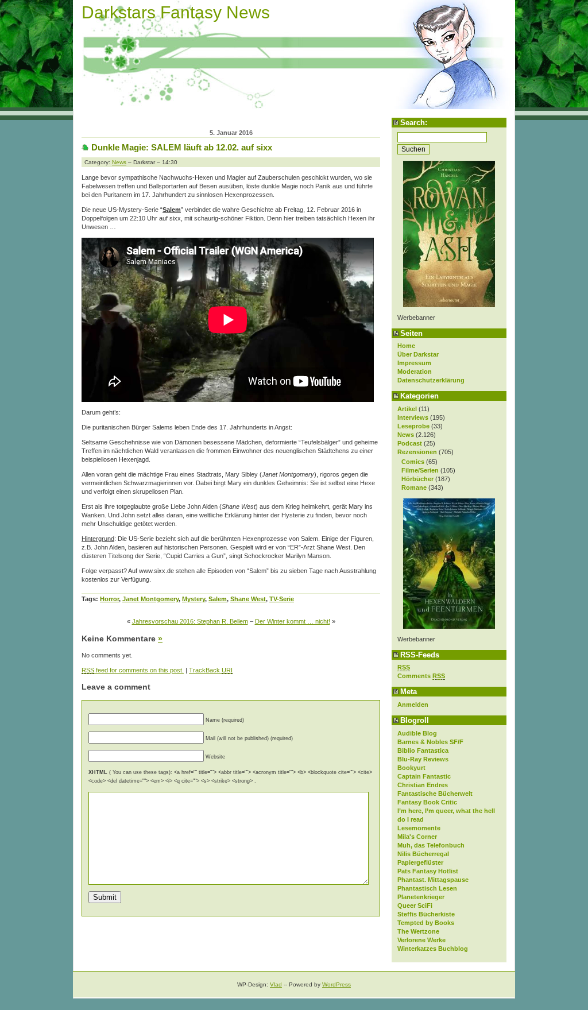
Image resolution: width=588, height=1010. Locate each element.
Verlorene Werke (421, 940)
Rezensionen (417, 451)
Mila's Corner (417, 836)
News (405, 434)
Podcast (409, 443)
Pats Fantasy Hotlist (427, 871)
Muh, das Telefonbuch (431, 845)
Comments (421, 675)
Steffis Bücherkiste (426, 914)
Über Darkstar (418, 354)
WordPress (336, 984)
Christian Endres (422, 784)
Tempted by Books (425, 922)
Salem (217, 598)
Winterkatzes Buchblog (432, 948)
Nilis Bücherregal (423, 853)
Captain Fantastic (424, 776)
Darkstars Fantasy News (176, 12)
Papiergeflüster (420, 862)
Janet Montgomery (150, 598)
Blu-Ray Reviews (422, 759)
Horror (109, 598)
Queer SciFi (414, 905)
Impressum (414, 362)
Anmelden (412, 704)
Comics (412, 461)
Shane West (248, 598)
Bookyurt (411, 767)
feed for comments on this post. (133, 670)
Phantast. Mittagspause (433, 879)
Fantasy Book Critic (427, 802)
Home (406, 345)
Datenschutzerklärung (431, 380)
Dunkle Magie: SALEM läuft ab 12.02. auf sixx (181, 147)
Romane (414, 487)
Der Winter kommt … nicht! (292, 621)
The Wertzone (418, 931)
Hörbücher (417, 478)
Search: (413, 122)
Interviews (412, 417)
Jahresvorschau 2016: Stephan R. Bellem (190, 621)
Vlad (276, 984)
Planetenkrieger (420, 896)
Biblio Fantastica (422, 750)
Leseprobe (413, 426)
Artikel (407, 408)
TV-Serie (281, 598)
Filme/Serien (420, 470)
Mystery (193, 598)
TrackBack (211, 670)
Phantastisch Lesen (427, 888)
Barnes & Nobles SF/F (430, 741)
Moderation (414, 371)
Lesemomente (418, 828)
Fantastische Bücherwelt (435, 793)
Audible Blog (417, 733)
